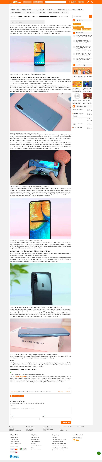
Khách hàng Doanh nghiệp (37, 445)
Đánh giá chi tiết (26, 9)
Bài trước (61, 391)
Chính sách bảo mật (14, 441)
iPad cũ (44, 430)
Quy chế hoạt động (35, 439)
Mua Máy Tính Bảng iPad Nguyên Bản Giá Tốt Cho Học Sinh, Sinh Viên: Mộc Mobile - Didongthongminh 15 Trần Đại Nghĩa (87, 90)
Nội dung (12, 405)
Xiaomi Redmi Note (80, 426)
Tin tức (32, 447)
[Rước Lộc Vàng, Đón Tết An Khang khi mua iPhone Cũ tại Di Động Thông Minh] (87, 96)
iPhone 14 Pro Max (63, 430)
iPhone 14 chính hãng (30, 428)
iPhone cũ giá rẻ (12, 428)
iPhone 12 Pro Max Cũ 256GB (15, 430)
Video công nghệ (16, 12)
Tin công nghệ (15, 9)
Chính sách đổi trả (35, 437)
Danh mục (28, 2)
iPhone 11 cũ (11, 429)
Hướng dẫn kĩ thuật (77, 9)
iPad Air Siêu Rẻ (29, 430)
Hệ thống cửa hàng (14, 439)
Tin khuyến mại (51, 9)
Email (43, 416)
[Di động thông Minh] (15, 2)
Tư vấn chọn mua (39, 9)
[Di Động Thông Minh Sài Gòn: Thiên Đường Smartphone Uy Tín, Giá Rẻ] (82, 71)
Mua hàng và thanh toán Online (59, 439)
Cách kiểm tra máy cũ (29, 12)
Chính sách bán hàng (53, 12)
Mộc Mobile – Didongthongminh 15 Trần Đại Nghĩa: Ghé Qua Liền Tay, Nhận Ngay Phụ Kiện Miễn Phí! (77, 90)
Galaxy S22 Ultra (29, 429)
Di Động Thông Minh (20, 376)
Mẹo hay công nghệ (63, 9)
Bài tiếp (67, 391)
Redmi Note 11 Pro (29, 426)
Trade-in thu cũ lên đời (36, 449)
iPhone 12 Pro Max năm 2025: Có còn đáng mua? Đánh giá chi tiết (77, 102)
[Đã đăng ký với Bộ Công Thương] (14, 457)
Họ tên (12, 416)
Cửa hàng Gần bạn (82, 2)
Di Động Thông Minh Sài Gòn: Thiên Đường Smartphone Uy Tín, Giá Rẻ (82, 77)
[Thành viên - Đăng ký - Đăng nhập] (92, 2)
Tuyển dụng (41, 12)
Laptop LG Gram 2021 (47, 426)
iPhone (61, 429)
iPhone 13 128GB (46, 428)
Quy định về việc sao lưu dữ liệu (59, 445)
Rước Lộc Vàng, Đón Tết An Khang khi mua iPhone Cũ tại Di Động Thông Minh (87, 102)
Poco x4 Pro (11, 426)
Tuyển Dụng (54, 437)
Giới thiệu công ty (14, 437)
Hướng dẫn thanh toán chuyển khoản (60, 447)
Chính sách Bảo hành (35, 441)
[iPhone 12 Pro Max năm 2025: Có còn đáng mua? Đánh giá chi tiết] (77, 96)
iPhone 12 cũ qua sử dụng (48, 429)
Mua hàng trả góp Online (57, 441)
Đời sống (64, 12)
